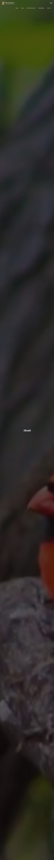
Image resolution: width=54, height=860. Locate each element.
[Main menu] (51, 3)
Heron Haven (9, 3)
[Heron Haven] (3, 3)
